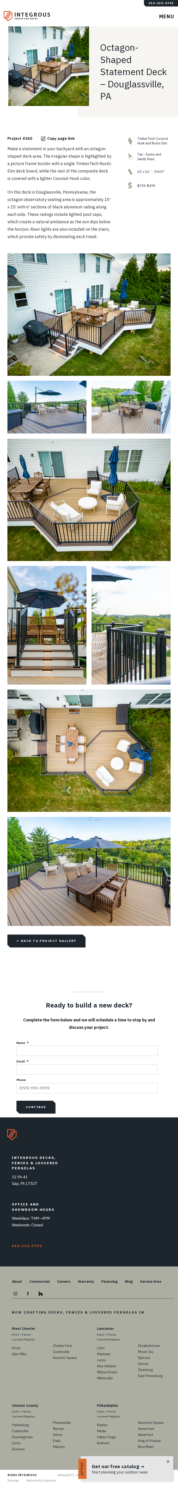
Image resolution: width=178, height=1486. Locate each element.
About (17, 1281)
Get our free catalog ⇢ (118, 1466)
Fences (26, 1334)
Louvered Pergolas (23, 1339)
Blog (129, 1281)
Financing (109, 1281)
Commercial (39, 1281)
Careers (63, 1281)
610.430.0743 (27, 1246)
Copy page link (61, 138)
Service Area (150, 1281)
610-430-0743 (161, 3)
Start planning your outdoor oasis (120, 1472)
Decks (15, 1334)
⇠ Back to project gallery (46, 941)
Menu (168, 18)
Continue (36, 1107)
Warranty (86, 1281)
